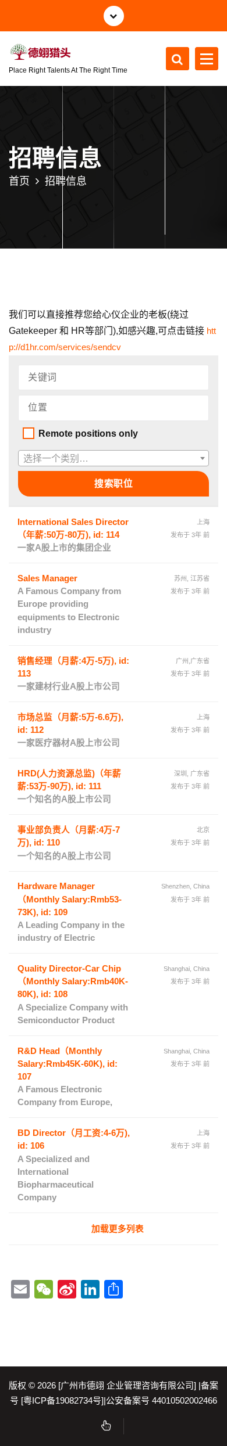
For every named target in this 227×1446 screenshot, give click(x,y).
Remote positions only (88, 433)
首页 (19, 181)
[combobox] (113, 458)
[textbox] (113, 459)
